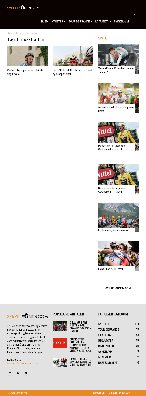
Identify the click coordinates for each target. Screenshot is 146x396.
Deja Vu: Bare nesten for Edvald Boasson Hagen (80, 327)
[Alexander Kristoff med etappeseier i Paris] (118, 97)
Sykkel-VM (121, 21)
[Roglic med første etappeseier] (118, 217)
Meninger (104, 357)
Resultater (105, 340)
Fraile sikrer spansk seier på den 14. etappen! (80, 361)
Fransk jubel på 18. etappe (111, 269)
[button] (134, 14)
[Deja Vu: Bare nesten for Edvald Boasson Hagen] (60, 326)
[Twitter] (26, 373)
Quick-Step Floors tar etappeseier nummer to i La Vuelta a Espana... (81, 345)
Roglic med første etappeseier (113, 230)
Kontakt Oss (99, 392)
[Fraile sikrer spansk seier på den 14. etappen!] (60, 362)
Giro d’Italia (106, 346)
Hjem (44, 21)
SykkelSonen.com (118, 288)
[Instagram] (18, 372)
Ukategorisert (108, 362)
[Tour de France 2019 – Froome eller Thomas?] (118, 59)
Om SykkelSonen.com (119, 392)
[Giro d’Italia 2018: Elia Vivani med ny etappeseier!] (73, 56)
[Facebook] (10, 373)
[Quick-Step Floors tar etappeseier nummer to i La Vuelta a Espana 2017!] (60, 343)
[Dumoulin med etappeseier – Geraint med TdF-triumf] (118, 136)
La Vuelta (101, 21)
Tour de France (79, 21)
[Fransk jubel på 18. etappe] (118, 256)
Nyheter (57, 21)
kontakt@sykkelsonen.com (22, 363)
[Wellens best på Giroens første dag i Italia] (27, 56)
